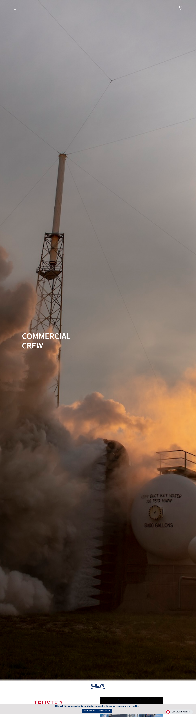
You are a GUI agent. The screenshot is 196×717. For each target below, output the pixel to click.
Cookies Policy (89, 711)
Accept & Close (104, 711)
